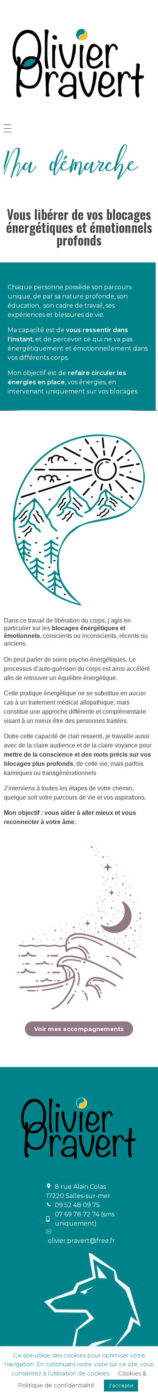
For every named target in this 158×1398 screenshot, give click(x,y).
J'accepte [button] (121, 1385)
